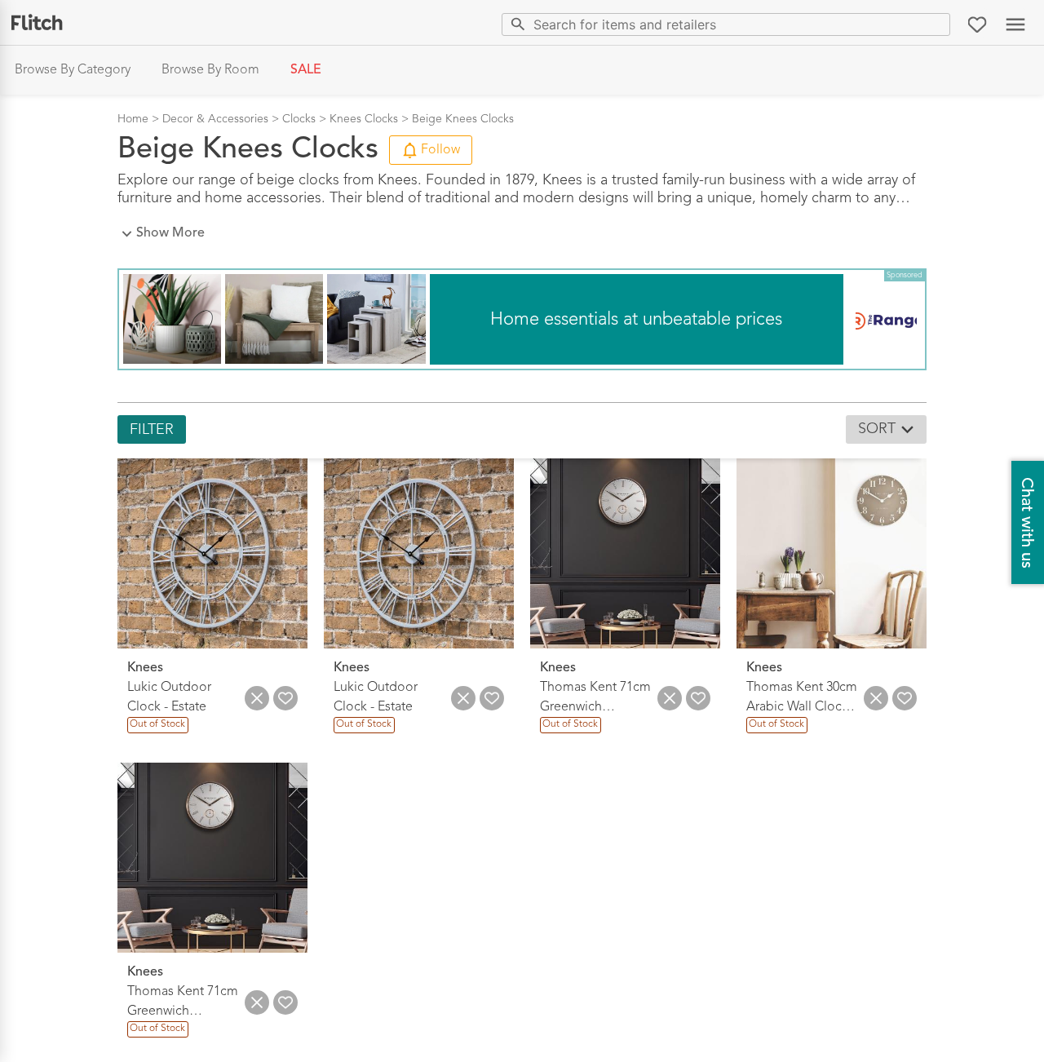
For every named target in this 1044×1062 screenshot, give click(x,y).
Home (132, 119)
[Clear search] (934, 24)
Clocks (299, 119)
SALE (305, 70)
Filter (152, 430)
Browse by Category (72, 70)
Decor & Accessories (215, 119)
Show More (170, 233)
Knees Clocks (364, 119)
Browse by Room (210, 70)
